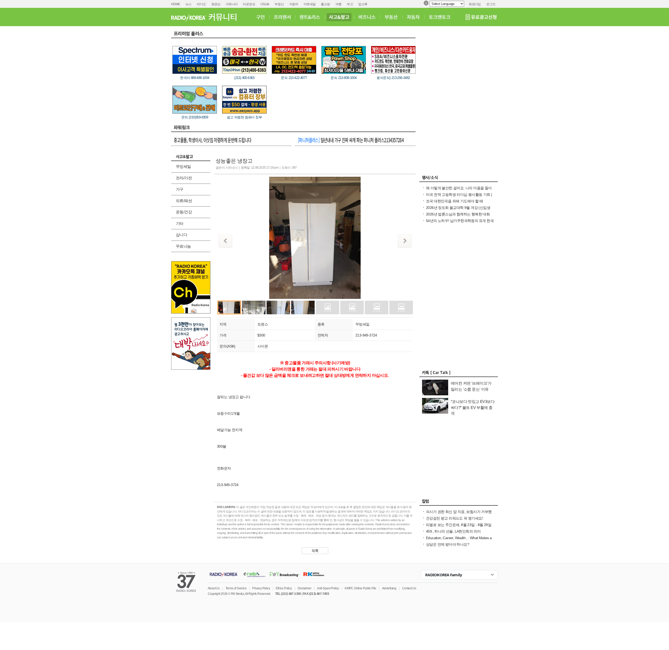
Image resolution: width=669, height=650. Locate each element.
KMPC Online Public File (360, 588)
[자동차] (413, 17)
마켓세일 (310, 4)
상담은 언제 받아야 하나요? (447, 544)
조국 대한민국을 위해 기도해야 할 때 (454, 201)
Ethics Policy (284, 588)
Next (404, 241)
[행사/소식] (458, 179)
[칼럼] (458, 502)
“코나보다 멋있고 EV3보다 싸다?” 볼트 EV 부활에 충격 (472, 407)
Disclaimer (304, 588)
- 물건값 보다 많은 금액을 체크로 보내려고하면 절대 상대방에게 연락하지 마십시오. (315, 375)
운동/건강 (184, 212)
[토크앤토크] (439, 17)
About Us (214, 588)
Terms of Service (236, 588)
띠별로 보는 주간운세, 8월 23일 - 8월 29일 (458, 525)
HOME (175, 4)
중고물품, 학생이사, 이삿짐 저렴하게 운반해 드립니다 (212, 140)
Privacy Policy (261, 588)
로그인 (490, 4)
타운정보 (249, 4)
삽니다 (181, 234)
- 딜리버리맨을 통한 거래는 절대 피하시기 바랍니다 (314, 369)
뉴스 (189, 4)
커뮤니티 (232, 4)
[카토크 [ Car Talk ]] (458, 374)
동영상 (215, 4)
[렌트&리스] (310, 17)
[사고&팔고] (339, 17)
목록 (315, 551)
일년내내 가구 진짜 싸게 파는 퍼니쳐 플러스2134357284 (350, 140)
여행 (339, 4)
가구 (179, 189)
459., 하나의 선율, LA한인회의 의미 (453, 531)
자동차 (293, 4)
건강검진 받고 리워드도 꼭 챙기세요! (454, 518)
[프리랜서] (282, 17)
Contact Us (409, 588)
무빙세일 (183, 166)
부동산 (279, 4)
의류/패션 (184, 200)
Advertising (389, 588)
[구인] (260, 17)
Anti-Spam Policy (328, 588)
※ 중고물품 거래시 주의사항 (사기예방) (315, 363)
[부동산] (391, 17)
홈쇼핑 (325, 4)
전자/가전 (184, 178)
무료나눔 (183, 246)
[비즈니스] (367, 17)
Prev (225, 241)
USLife (265, 4)
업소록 (362, 4)
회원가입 (475, 4)
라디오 (201, 4)
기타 (179, 223)
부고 (350, 4)
